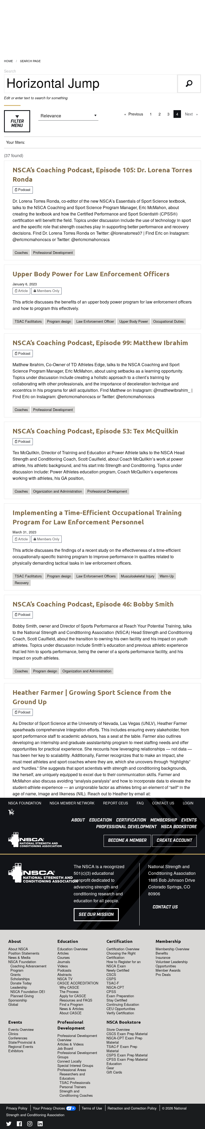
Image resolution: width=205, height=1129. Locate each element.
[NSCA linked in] (40, 1125)
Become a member (127, 840)
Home (8, 61)
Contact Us (165, 907)
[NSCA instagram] (29, 1125)
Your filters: (15, 142)
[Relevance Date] (68, 117)
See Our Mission (96, 914)
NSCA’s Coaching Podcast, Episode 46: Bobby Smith (93, 604)
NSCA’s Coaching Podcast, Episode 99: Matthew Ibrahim (100, 342)
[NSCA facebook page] (19, 1125)
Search (10, 71)
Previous (137, 114)
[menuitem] (76, 820)
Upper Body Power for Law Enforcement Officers (91, 273)
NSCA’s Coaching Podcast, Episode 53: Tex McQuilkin (95, 430)
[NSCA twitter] (8, 1125)
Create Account (174, 840)
